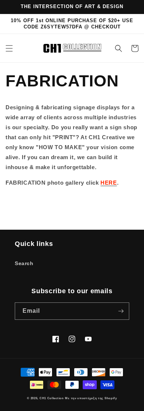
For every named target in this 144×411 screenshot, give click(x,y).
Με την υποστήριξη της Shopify (91, 398)
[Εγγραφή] (121, 311)
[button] (9, 48)
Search (24, 263)
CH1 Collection (52, 398)
